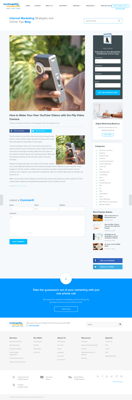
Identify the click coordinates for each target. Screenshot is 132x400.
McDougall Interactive (20, 397)
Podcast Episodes (105, 183)
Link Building (103, 175)
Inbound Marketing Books (89, 345)
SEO (100, 191)
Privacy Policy (118, 382)
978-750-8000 (34, 326)
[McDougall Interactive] (12, 6)
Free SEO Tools (106, 6)
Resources (90, 6)
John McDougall (36, 123)
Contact (38, 6)
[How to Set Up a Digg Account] (130, 200)
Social (107, 349)
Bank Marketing (14, 345)
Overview (84, 341)
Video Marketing (104, 199)
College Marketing (15, 349)
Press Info (60, 356)
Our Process (61, 341)
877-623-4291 (120, 9)
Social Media (103, 194)
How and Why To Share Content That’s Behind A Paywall (112, 226)
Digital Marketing (110, 356)
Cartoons (102, 158)
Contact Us (36, 352)
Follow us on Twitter (107, 267)
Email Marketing (104, 172)
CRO (100, 169)
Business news (54, 123)
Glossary (84, 358)
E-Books (84, 349)
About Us (49, 6)
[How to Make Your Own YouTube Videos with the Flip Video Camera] (47, 73)
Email (37, 205)
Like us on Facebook (107, 261)
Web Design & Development (108, 202)
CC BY (25, 185)
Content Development (106, 161)
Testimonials (37, 349)
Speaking (60, 352)
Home (28, 6)
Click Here (108, 134)
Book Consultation (120, 6)
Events (59, 349)
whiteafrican (16, 185)
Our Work (62, 6)
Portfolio (36, 345)
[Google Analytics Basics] (1, 200)
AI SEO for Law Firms (106, 150)
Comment (13, 213)
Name (11, 205)
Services (76, 6)
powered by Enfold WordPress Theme (34, 397)
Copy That (102, 166)
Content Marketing (105, 164)
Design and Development (17, 362)
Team (101, 196)
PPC (100, 185)
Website (62, 205)
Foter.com (21, 185)
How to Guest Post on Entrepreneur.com (111, 216)
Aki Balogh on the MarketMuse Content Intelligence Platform (111, 236)
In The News (61, 360)
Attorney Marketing (15, 341)
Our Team (60, 345)
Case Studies (37, 341)
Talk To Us (66, 309)
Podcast (101, 180)
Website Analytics (104, 204)
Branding (102, 153)
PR (100, 188)
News (101, 177)
